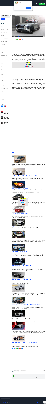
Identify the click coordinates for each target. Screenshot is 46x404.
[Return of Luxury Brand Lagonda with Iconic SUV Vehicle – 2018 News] (18, 275)
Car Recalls (2, 49)
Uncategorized (2, 96)
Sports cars (2, 94)
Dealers (34, 0)
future (19, 371)
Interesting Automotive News (4, 55)
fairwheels (4, 402)
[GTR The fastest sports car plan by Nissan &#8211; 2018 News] (18, 209)
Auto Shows (2, 24)
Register (44, 0)
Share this (44, 370)
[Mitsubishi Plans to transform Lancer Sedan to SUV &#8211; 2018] (18, 313)
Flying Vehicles (2, 80)
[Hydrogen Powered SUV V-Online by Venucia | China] (18, 247)
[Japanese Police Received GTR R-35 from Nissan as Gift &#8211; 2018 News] (18, 234)
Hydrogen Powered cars (3, 85)
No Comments (43, 36)
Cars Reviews (2, 72)
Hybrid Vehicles (2, 82)
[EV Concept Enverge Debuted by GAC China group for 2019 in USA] (18, 261)
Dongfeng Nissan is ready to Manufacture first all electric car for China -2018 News (24, 226)
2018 (13, 371)
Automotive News (2, 35)
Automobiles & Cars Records (4, 36)
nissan (20, 371)
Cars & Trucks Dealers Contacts (4, 32)
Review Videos (2, 91)
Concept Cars (2, 52)
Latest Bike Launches (3, 58)
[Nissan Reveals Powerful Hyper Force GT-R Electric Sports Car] (18, 325)
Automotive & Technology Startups (4, 38)
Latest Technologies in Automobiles (4, 88)
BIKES (1, 66)
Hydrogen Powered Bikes (3, 83)
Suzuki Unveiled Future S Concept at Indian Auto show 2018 (20, 188)
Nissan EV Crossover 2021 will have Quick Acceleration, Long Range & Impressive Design (24, 175)
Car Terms (2, 69)
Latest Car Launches (3, 60)
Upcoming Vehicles (3, 63)
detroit (17, 371)
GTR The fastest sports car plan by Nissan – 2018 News (20, 213)
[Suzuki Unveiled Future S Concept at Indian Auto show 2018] (18, 184)
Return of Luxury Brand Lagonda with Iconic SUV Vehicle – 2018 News (22, 279)
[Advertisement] (28, 46)
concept (15, 371)
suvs (23, 371)
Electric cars (2, 77)
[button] (13, 152)
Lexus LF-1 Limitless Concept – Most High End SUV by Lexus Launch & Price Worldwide (24, 342)
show (22, 371)
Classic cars (2, 74)
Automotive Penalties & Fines (4, 41)
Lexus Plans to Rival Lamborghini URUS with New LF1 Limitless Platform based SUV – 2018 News (26, 304)
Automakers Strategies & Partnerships (5, 29)
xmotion (25, 371)
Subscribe (3, 19)
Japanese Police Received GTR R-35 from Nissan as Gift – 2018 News (21, 238)
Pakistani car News (3, 61)
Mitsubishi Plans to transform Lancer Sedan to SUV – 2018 (20, 317)
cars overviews (2, 71)
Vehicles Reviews (2, 99)
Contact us (38, 0)
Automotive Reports (3, 44)
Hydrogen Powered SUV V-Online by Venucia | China (19, 251)
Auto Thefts (2, 26)
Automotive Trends (3, 47)
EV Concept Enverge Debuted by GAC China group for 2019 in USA (21, 265)
